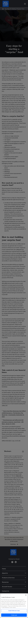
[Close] (26, 595)
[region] (14, 605)
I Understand (14, 615)
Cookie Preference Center (14, 610)
